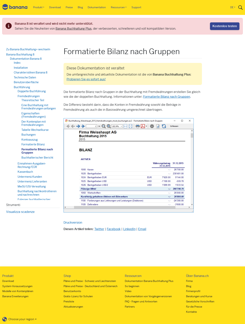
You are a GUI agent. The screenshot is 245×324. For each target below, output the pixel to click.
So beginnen (132, 286)
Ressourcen (118, 7)
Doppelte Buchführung (32, 91)
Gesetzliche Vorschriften (200, 301)
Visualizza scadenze (20, 212)
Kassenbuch (25, 171)
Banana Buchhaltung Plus (73, 29)
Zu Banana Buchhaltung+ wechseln (28, 49)
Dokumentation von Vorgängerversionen (148, 296)
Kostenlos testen (224, 26)
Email (142, 229)
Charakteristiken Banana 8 (30, 72)
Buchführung (22, 87)
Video (128, 291)
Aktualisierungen (73, 306)
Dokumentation (97, 7)
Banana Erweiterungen (15, 296)
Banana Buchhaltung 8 (20, 54)
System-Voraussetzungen (17, 286)
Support (136, 7)
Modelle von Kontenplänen (17, 291)
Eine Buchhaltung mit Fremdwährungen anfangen (38, 106)
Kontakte (191, 311)
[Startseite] (15, 7)
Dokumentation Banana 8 (26, 58)
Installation (21, 67)
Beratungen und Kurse (199, 296)
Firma (189, 281)
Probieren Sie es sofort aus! (86, 79)
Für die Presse (194, 306)
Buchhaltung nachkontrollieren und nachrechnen (37, 193)
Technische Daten (25, 77)
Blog (80, 7)
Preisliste (69, 301)
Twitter (99, 229)
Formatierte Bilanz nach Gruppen (166, 97)
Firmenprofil (193, 291)
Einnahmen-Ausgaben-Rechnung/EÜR (32, 165)
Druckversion (73, 223)
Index (17, 62)
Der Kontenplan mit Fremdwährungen (33, 123)
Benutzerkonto (72, 291)
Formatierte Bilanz (33, 144)
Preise (69, 7)
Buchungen (28, 134)
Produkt (37, 7)
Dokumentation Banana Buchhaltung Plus (149, 281)
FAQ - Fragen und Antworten (141, 301)
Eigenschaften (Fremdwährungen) (33, 115)
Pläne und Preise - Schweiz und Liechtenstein (90, 281)
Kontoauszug (29, 139)
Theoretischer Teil (32, 100)
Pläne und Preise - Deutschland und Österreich (91, 286)
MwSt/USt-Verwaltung (32, 186)
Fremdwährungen (29, 96)
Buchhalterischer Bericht (37, 157)
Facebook (114, 229)
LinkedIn (129, 229)
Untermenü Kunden (30, 176)
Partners (130, 306)
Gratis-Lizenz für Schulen (78, 296)
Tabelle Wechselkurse (35, 130)
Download (55, 7)
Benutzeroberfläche (26, 82)
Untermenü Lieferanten (32, 181)
